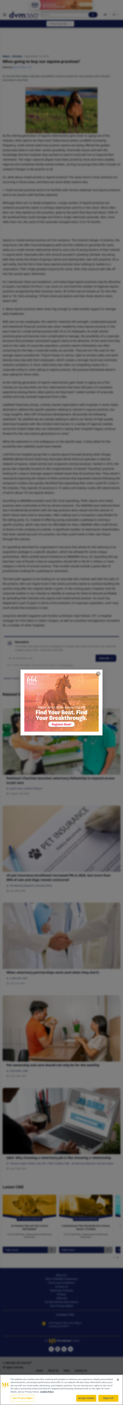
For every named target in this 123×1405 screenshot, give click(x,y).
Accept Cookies (86, 1398)
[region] (61, 1390)
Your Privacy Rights (22, 1398)
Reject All (108, 1398)
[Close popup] (98, 673)
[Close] (117, 1379)
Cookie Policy (47, 1391)
